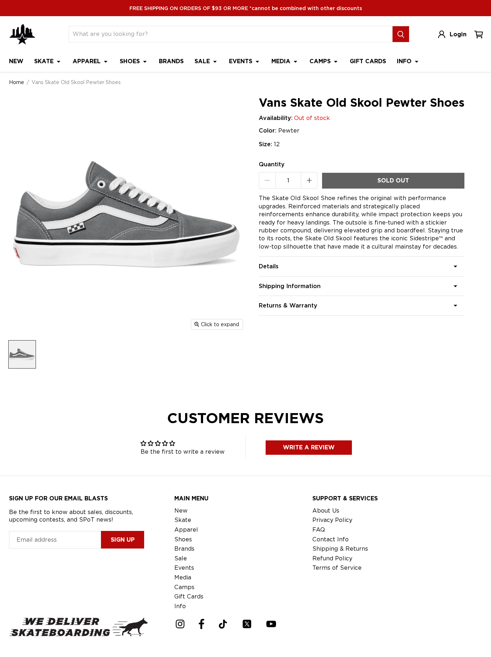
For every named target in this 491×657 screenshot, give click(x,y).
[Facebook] (201, 624)
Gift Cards (368, 61)
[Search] (401, 34)
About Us (325, 510)
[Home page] (22, 34)
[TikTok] (223, 624)
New (16, 61)
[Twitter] (247, 624)
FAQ (318, 529)
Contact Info (330, 539)
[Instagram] (180, 624)
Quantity (272, 164)
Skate (44, 61)
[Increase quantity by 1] (309, 180)
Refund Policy (332, 558)
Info (405, 61)
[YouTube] (271, 624)
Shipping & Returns (340, 548)
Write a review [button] (309, 447)
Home (16, 82)
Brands (171, 61)
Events (241, 61)
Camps (320, 61)
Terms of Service (337, 567)
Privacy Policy (332, 520)
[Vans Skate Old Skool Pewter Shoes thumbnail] (22, 354)
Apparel (87, 61)
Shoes (131, 61)
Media (281, 61)
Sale (203, 61)
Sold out (393, 180)
